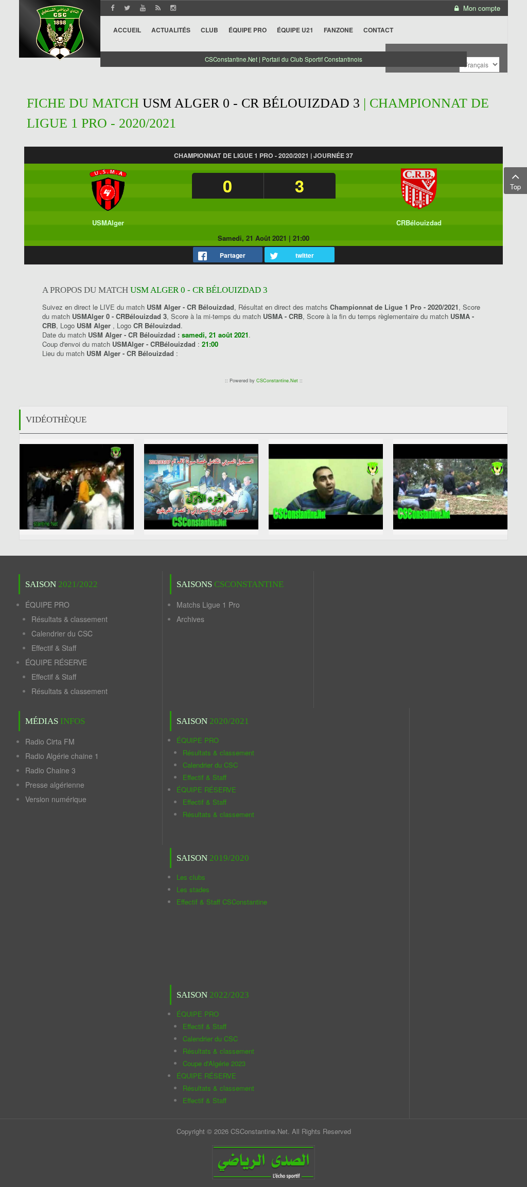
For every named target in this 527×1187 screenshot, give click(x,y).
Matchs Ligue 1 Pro (208, 604)
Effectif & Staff (53, 648)
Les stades (193, 889)
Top (515, 186)
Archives (190, 619)
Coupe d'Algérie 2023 (214, 1063)
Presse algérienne (54, 784)
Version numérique (55, 799)
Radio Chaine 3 (50, 770)
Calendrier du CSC (62, 633)
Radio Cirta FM (50, 741)
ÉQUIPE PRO (47, 604)
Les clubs (191, 877)
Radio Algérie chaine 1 (62, 756)
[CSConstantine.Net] (60, 31)
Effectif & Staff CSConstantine (222, 902)
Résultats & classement (69, 619)
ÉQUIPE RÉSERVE (56, 662)
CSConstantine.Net (277, 380)
